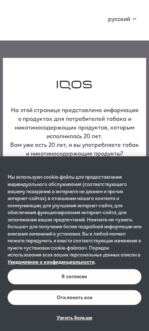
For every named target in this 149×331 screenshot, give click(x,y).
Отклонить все (74, 297)
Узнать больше (74, 317)
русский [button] (119, 18)
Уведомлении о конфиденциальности (51, 262)
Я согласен (74, 276)
